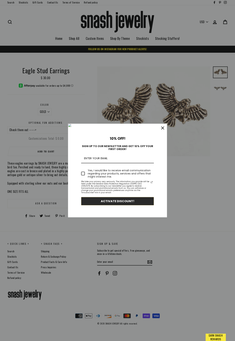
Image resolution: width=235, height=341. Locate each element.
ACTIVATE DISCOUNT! (117, 201)
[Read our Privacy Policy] (151, 182)
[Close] (162, 128)
